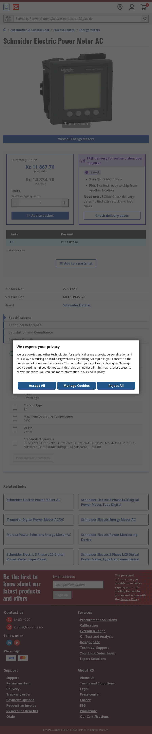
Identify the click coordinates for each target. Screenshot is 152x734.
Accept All (37, 385)
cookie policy (96, 372)
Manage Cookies (77, 385)
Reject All (116, 385)
